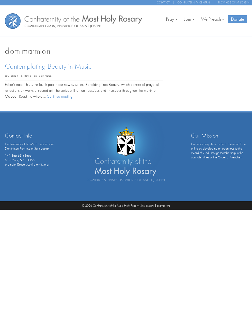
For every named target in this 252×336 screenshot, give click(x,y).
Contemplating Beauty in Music (48, 66)
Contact (163, 2)
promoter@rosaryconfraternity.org (26, 164)
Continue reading (62, 96)
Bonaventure (162, 205)
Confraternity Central (193, 2)
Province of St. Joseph (234, 2)
